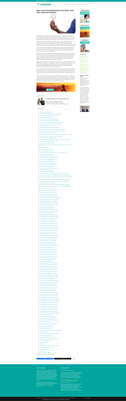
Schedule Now (84, 4)
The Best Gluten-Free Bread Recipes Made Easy (84, 57)
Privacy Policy (53, 399)
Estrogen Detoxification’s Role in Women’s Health (84, 65)
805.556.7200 (72, 381)
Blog (78, 4)
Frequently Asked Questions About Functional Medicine (84, 69)
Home (65, 4)
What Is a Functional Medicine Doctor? (84, 72)
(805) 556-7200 (39, 0)
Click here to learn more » (47, 386)
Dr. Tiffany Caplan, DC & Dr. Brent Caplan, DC (57, 98)
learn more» (82, 103)
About (69, 4)
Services (73, 4)
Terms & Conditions (60, 399)
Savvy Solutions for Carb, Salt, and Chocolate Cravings (84, 61)
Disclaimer (67, 399)
